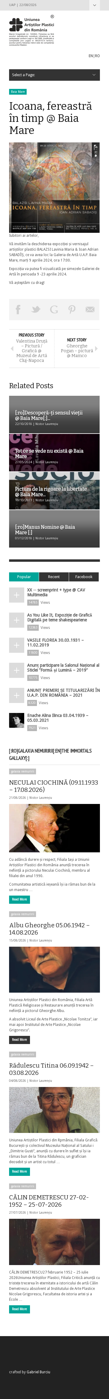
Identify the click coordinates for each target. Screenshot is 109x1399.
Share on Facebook (18, 309)
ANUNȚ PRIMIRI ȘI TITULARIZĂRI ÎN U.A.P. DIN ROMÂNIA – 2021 (63, 693)
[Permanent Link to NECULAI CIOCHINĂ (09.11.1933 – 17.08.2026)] (54, 828)
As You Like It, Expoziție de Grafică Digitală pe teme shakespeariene (59, 617)
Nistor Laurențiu (40, 797)
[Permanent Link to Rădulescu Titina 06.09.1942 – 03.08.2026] (54, 1110)
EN (91, 56)
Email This (90, 309)
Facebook (83, 576)
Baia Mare (18, 91)
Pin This (72, 309)
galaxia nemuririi (22, 771)
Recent (54, 576)
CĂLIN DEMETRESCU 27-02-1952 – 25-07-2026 (49, 1201)
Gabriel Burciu (38, 1372)
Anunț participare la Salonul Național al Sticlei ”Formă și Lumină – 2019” (63, 667)
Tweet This (36, 309)
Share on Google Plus (54, 309)
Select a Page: (94, 5)
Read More (19, 899)
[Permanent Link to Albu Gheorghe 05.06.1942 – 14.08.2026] (54, 970)
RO (97, 56)
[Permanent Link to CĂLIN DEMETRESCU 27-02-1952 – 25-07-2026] (54, 1242)
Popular (24, 576)
